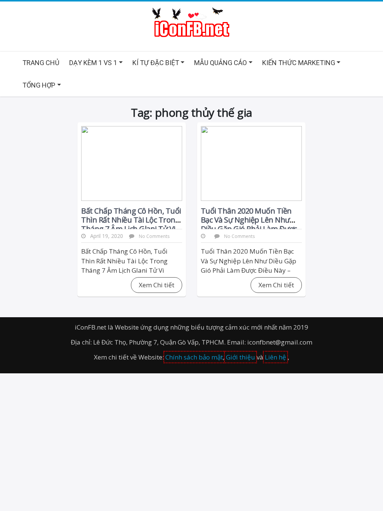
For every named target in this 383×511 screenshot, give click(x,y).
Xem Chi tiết (156, 285)
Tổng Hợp (38, 85)
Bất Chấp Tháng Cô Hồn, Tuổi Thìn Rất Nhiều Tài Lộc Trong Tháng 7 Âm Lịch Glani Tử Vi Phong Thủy (131, 224)
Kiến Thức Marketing (298, 63)
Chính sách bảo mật (194, 357)
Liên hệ (275, 357)
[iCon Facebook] (191, 23)
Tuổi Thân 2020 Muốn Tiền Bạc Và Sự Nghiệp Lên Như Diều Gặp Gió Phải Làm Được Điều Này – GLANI (249, 224)
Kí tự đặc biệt (155, 63)
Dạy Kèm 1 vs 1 (93, 63)
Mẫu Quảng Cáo (220, 63)
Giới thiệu (240, 357)
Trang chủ (40, 63)
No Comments (154, 236)
